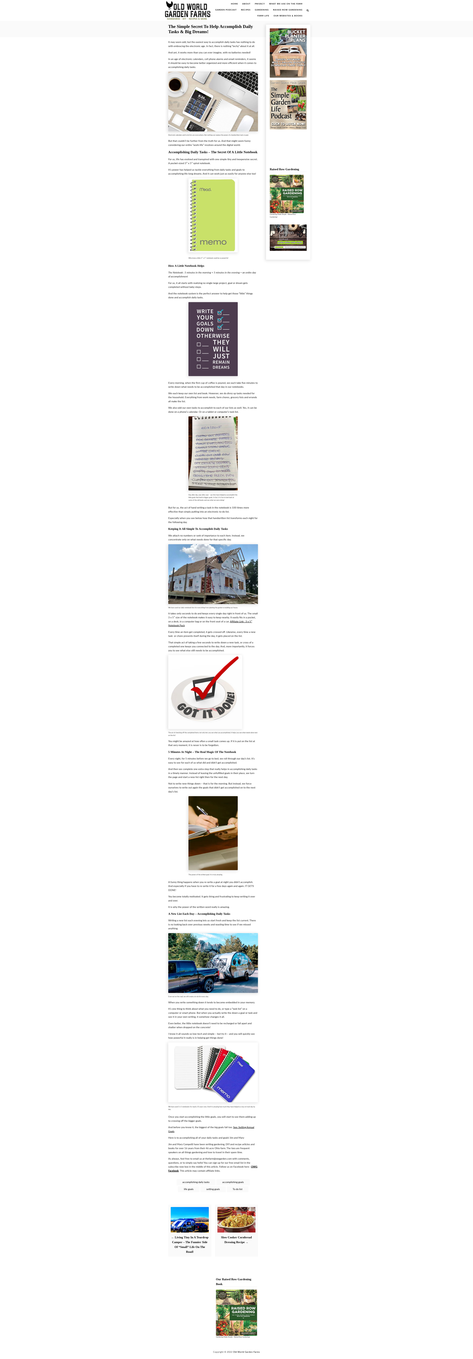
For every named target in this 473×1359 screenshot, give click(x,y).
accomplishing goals (233, 1182)
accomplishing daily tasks (196, 1182)
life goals (189, 1189)
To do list (237, 1189)
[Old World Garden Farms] (187, 10)
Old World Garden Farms (246, 1352)
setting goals (213, 1189)
